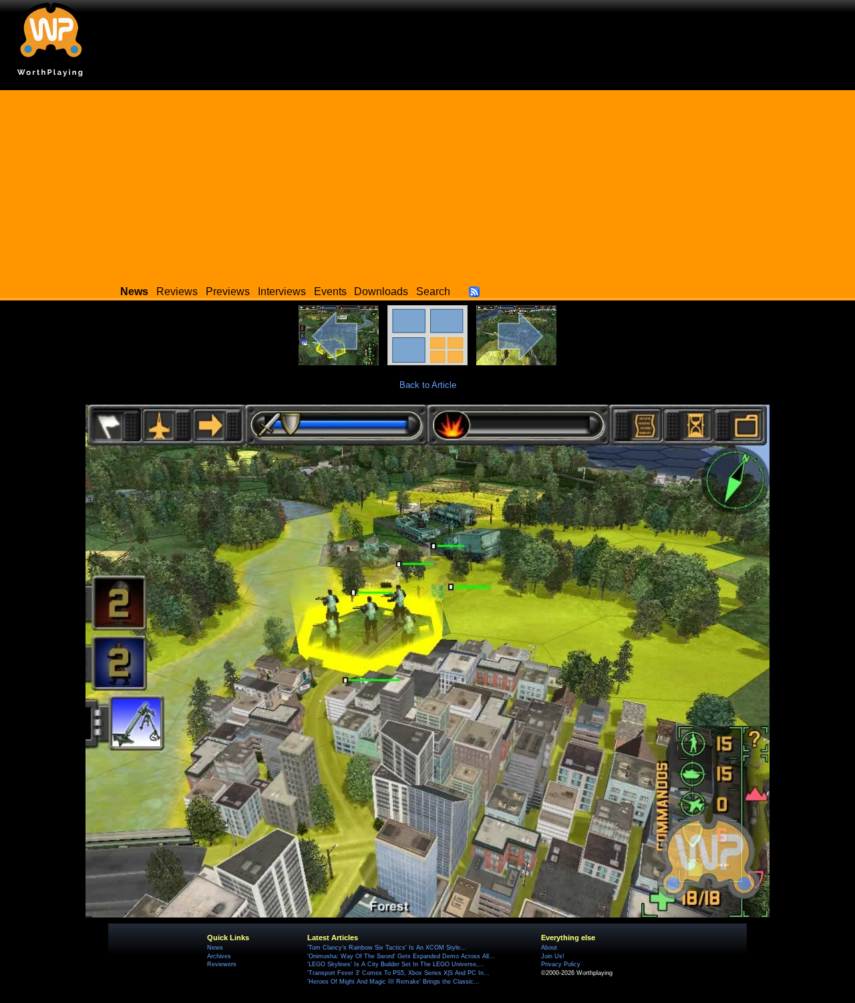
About (549, 947)
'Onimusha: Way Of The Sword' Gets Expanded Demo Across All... (401, 956)
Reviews (177, 291)
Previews (228, 291)
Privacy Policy (560, 964)
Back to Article (427, 385)
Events (330, 291)
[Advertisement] (427, 183)
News (215, 947)
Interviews (282, 291)
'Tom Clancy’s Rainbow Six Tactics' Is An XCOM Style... (386, 947)
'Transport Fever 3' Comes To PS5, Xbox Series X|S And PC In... (398, 973)
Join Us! (552, 956)
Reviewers (221, 964)
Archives (219, 956)
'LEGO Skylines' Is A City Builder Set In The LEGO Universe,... (395, 964)
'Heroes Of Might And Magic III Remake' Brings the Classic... (393, 981)
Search (433, 291)
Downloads (381, 291)
